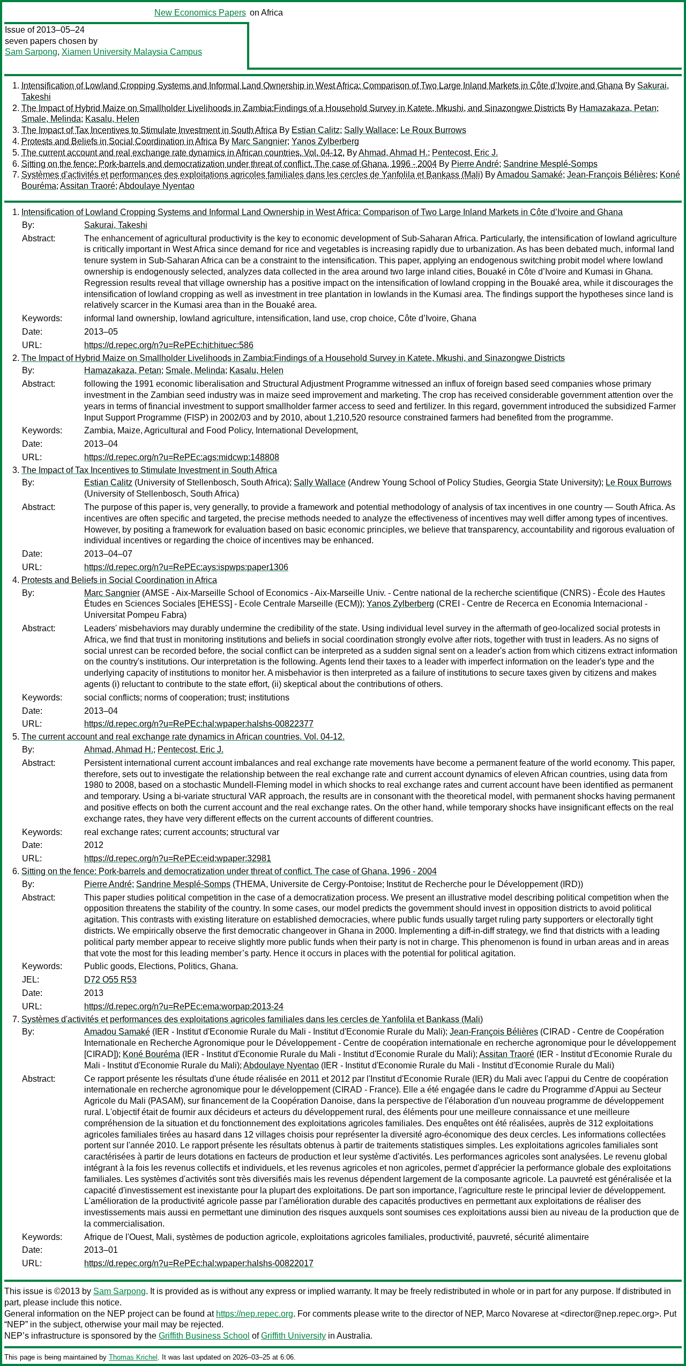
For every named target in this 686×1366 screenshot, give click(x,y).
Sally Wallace (370, 130)
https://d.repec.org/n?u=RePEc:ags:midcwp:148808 (181, 457)
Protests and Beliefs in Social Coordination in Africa (119, 141)
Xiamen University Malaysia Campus (132, 51)
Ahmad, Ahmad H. (393, 152)
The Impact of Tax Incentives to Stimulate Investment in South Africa (149, 130)
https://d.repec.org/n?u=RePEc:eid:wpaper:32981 (177, 858)
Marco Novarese (517, 1313)
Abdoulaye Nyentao (157, 185)
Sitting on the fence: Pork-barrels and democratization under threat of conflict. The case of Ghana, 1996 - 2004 (229, 163)
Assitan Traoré (87, 185)
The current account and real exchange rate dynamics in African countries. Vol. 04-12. (183, 152)
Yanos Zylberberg (325, 141)
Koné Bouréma (151, 1054)
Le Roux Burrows (433, 130)
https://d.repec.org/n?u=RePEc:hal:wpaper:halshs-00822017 (199, 1263)
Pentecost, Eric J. (465, 152)
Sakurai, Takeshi (115, 225)
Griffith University (293, 1335)
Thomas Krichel (133, 1357)
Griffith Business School (204, 1335)
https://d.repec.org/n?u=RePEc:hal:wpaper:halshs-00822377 (199, 723)
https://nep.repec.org (254, 1313)
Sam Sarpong (31, 51)
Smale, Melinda (51, 118)
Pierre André (475, 163)
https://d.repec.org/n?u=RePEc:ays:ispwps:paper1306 (186, 567)
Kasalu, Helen (112, 118)
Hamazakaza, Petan (618, 108)
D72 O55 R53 (110, 979)
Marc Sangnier (259, 141)
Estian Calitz (316, 130)
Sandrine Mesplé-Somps (550, 163)
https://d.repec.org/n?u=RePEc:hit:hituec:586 (168, 345)
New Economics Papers (200, 12)
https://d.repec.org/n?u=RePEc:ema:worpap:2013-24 (184, 1006)
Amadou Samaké (530, 174)
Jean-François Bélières (611, 174)
